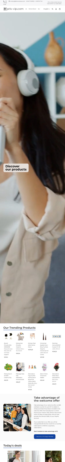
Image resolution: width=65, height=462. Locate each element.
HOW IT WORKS (30, 1)
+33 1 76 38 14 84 (5, 3)
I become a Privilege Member (44, 436)
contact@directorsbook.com (17, 1)
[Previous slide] (18, 336)
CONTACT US (38, 1)
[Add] (10, 338)
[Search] (52, 9)
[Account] (56, 9)
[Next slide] (23, 336)
